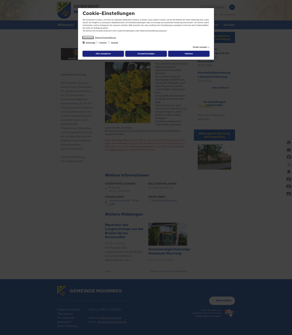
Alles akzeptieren (103, 54)
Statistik (114, 43)
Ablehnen (189, 54)
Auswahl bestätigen (146, 54)
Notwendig (90, 43)
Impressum (88, 37)
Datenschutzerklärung (105, 37)
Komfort (103, 43)
